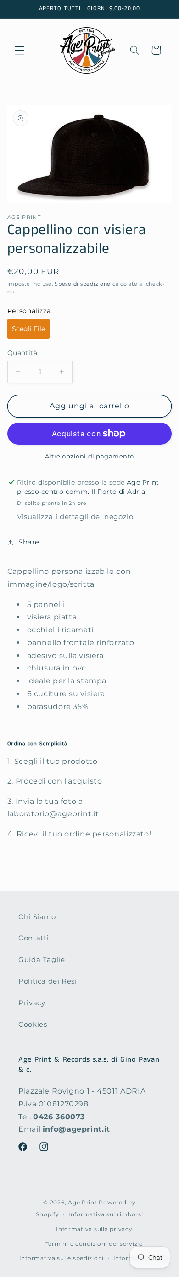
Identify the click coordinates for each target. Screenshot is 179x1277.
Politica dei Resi (47, 981)
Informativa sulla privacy (94, 1229)
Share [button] (28, 542)
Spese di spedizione (83, 284)
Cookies (32, 1024)
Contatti (33, 938)
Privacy (31, 1003)
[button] (19, 50)
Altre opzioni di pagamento (89, 456)
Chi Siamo (37, 917)
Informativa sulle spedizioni (61, 1258)
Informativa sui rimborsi (105, 1214)
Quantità (22, 352)
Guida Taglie (41, 960)
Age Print (82, 1202)
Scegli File (28, 329)
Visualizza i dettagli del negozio (75, 517)
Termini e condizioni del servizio (94, 1244)
